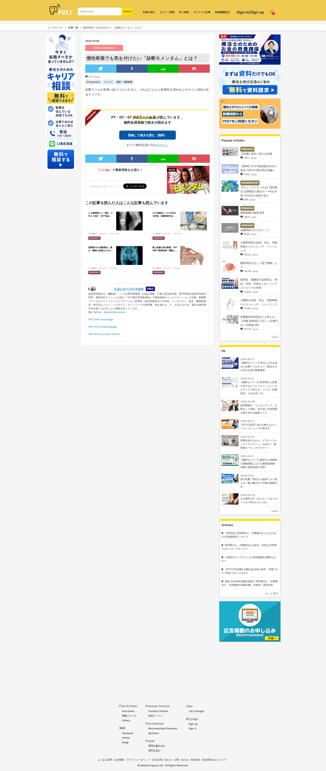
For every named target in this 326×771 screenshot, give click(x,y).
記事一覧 (73, 27)
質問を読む (154, 750)
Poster (150, 741)
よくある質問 (105, 759)
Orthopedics (93, 81)
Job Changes (196, 711)
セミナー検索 (167, 12)
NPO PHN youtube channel (104, 334)
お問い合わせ (181, 759)
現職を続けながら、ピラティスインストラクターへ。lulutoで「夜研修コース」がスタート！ (258, 444)
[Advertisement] (250, 667)
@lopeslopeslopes (114, 312)
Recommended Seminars (162, 728)
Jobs (189, 706)
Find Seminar (154, 723)
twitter (126, 737)
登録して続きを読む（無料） (147, 135)
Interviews (128, 711)
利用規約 (195, 759)
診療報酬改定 (222, 12)
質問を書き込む (156, 745)
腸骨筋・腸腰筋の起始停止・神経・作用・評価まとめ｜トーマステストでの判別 (258, 283)
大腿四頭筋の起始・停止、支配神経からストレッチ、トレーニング (258, 246)
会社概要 (119, 759)
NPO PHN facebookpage (102, 326)
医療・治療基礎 (124, 81)
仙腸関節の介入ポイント (254, 230)
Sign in (193, 728)
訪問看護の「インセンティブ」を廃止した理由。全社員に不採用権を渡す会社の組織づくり (258, 409)
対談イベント (155, 715)
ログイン (163, 145)
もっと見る (271, 593)
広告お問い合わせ (162, 759)
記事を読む (149, 12)
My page (192, 719)
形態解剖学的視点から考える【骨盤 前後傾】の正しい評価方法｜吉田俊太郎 (259, 321)
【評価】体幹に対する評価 (256, 153)
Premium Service (157, 706)
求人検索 (184, 12)
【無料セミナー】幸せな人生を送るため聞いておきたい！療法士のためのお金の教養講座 (258, 366)
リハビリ (108, 81)
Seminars (153, 733)
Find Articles (128, 706)
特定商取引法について (214, 759)
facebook (127, 733)
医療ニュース (129, 715)
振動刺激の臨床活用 (252, 212)
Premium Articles (158, 711)
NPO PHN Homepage (100, 319)
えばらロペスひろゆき (129, 289)
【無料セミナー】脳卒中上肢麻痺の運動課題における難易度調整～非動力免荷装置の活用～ (258, 463)
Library (126, 720)
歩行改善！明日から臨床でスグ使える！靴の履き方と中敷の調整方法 (258, 483)
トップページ (55, 27)
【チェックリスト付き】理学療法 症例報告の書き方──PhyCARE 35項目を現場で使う (258, 191)
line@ (125, 742)
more (274, 337)
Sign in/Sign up (250, 12)
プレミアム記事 (202, 12)
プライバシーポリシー (138, 759)
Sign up (193, 723)
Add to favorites (104, 47)
